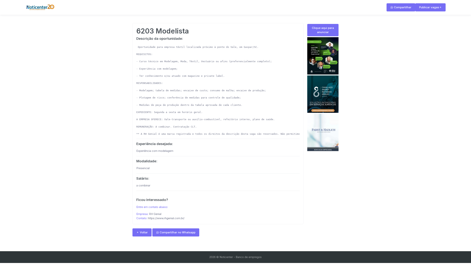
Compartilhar (402, 7)
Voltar (143, 232)
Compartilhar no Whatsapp (177, 232)
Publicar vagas (429, 7)
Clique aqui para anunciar (323, 30)
